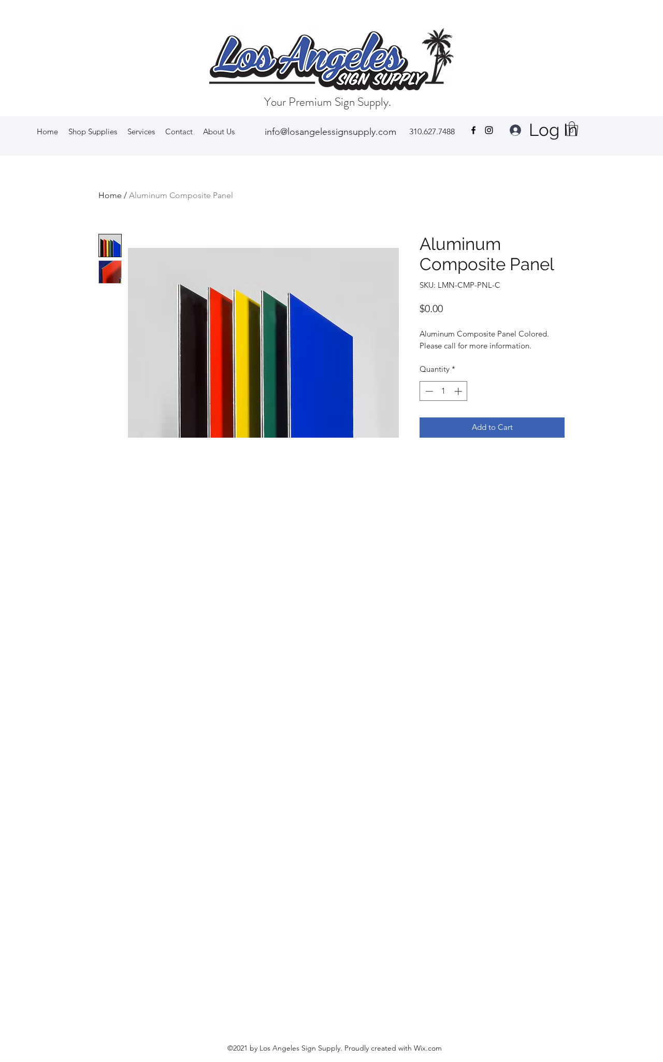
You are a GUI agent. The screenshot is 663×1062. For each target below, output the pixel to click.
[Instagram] (489, 130)
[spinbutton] (443, 391)
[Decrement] (428, 391)
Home (110, 195)
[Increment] (459, 391)
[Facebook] (473, 130)
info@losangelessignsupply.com (330, 131)
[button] (92, 132)
